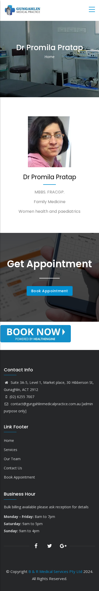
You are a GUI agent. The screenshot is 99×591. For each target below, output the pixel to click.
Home (49, 56)
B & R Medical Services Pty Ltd (55, 571)
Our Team (12, 458)
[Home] (23, 11)
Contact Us (13, 468)
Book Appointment (49, 290)
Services (10, 449)
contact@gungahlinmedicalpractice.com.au (45, 403)
